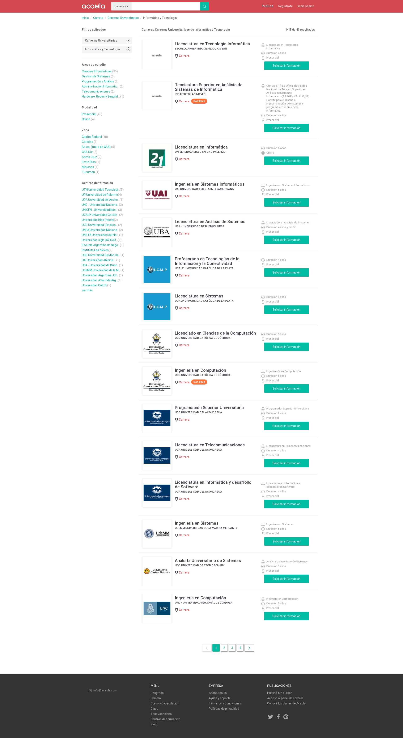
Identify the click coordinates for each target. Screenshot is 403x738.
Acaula (93, 6)
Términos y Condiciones (225, 703)
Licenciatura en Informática (201, 147)
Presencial (89, 114)
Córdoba (87, 141)
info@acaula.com (105, 690)
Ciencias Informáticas (97, 71)
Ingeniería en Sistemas (197, 523)
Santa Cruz (89, 157)
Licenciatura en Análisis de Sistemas (210, 221)
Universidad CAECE (94, 285)
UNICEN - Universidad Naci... (100, 209)
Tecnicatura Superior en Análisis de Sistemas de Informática (208, 87)
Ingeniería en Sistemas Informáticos (210, 184)
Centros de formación (165, 719)
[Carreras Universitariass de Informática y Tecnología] (249, 648)
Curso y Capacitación (165, 703)
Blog (154, 724)
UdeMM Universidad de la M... (101, 270)
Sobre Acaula (218, 693)
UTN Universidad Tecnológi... (101, 189)
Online (86, 119)
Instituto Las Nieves (95, 250)
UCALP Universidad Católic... (100, 214)
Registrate (285, 6)
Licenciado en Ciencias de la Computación (215, 333)
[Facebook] (278, 717)
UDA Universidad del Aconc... (101, 199)
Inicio (85, 18)
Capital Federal (92, 136)
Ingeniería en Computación (200, 370)
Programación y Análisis (98, 81)
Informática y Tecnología (102, 49)
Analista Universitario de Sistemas (208, 560)
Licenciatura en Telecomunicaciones (210, 444)
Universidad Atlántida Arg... (100, 280)
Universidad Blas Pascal (98, 220)
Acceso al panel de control (285, 698)
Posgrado (157, 693)
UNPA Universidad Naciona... (100, 230)
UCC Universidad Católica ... (100, 225)
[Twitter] (270, 717)
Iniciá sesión (306, 6)
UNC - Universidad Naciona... (100, 204)
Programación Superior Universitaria (209, 407)
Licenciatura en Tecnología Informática (212, 43)
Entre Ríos (89, 162)
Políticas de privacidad (224, 708)
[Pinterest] (286, 717)
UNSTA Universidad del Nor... (100, 235)
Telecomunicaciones (96, 91)
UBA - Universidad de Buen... (100, 265)
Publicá (267, 6)
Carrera (98, 18)
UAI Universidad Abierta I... (99, 260)
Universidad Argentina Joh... (100, 275)
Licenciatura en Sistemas (199, 296)
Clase (154, 708)
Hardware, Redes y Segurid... (101, 96)
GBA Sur (87, 152)
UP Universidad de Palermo (100, 194)
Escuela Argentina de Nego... (101, 245)
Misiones (88, 167)
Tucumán (88, 172)
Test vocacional (161, 714)
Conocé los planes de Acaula (286, 703)
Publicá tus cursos (279, 693)
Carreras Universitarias (123, 18)
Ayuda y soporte (220, 698)
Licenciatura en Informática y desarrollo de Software (213, 484)
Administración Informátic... (100, 86)
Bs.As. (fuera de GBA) (96, 147)
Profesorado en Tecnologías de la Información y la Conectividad (207, 261)
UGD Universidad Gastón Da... (101, 255)
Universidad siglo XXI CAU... (100, 240)
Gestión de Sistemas (96, 76)
